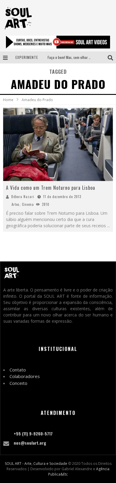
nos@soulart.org (30, 443)
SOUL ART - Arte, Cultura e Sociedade (36, 463)
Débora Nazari (22, 196)
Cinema (28, 204)
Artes (16, 204)
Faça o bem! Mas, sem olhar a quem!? (75, 57)
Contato (18, 370)
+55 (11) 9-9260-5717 (33, 433)
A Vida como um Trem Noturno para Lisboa (50, 187)
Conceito (18, 383)
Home (8, 99)
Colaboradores (25, 376)
